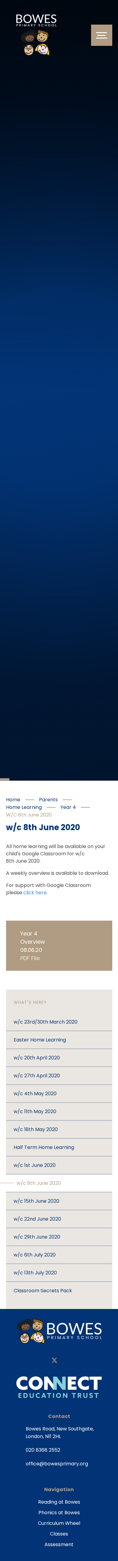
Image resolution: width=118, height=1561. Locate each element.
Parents (48, 799)
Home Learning (24, 807)
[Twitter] (54, 1361)
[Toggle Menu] (101, 35)
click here (35, 892)
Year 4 (68, 807)
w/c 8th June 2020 (29, 814)
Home (13, 799)
